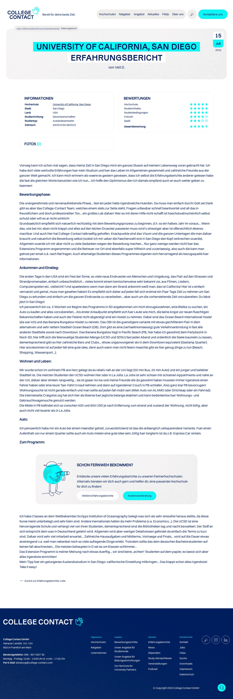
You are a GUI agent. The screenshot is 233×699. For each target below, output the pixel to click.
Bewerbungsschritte (126, 642)
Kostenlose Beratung (139, 495)
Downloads (186, 663)
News (151, 647)
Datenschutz (187, 674)
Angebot (139, 14)
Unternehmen (99, 652)
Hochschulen (98, 642)
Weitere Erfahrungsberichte (97, 495)
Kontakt (184, 642)
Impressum (186, 669)
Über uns (178, 14)
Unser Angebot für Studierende (124, 649)
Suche (183, 658)
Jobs (182, 647)
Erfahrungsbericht (69, 28)
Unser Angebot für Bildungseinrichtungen (127, 658)
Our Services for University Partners (125, 667)
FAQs (165, 14)
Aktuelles (153, 14)
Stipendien (154, 652)
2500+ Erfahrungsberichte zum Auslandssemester (38, 28)
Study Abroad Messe (160, 658)
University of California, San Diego (72, 104)
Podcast (153, 669)
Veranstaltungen (157, 663)
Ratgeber (96, 647)
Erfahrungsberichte (159, 642)
